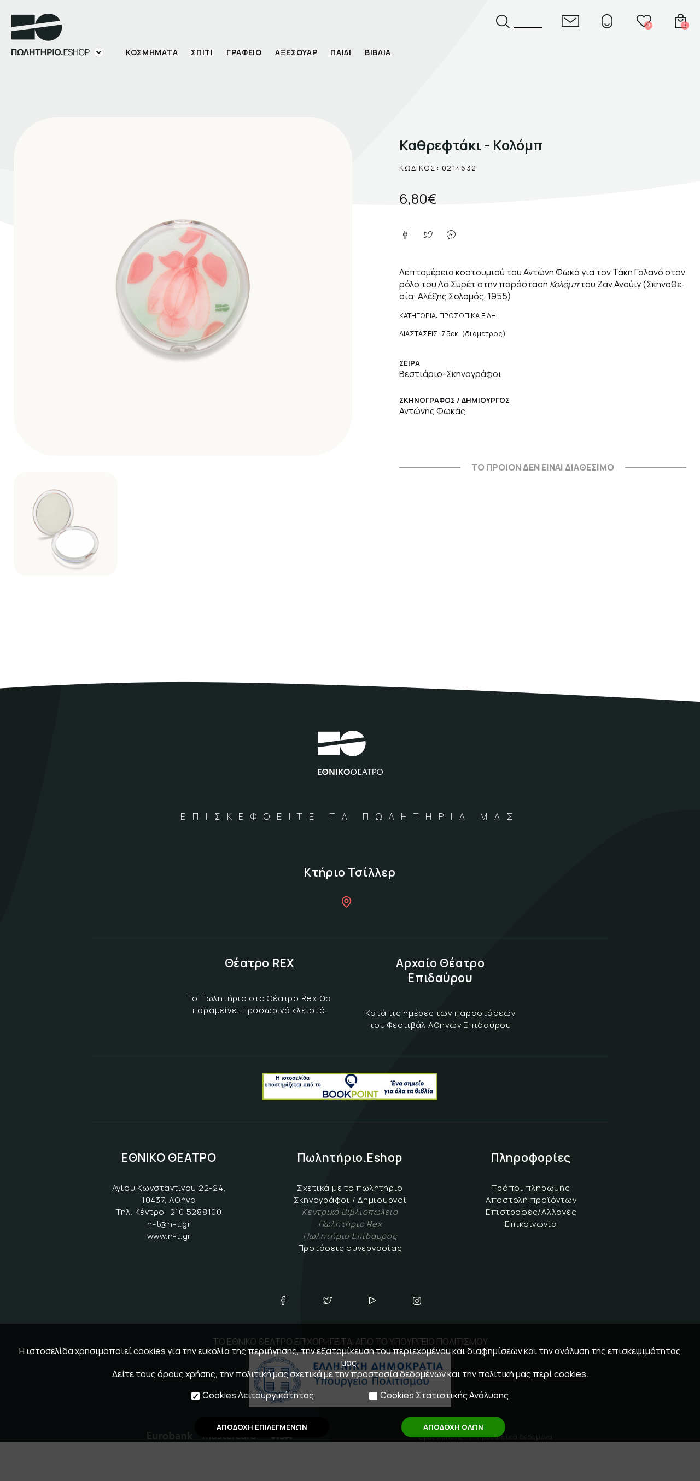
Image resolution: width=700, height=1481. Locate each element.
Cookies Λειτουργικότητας (258, 1395)
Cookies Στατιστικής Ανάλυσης (444, 1395)
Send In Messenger (451, 235)
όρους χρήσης (186, 1374)
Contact (570, 21)
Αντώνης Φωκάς (432, 411)
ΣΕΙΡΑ (409, 363)
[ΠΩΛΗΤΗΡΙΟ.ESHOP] (57, 35)
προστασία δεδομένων (398, 1374)
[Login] (607, 21)
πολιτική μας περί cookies (532, 1374)
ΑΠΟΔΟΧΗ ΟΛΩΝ (453, 1427)
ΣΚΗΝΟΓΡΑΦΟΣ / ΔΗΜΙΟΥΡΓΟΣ (454, 400)
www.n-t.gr (169, 1236)
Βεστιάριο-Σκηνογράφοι (450, 374)
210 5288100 (196, 1212)
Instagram (417, 1300)
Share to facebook (405, 235)
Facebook (283, 1300)
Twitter (327, 1300)
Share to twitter (428, 235)
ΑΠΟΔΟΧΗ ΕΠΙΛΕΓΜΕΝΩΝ (262, 1427)
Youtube (372, 1300)
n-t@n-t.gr (169, 1224)
